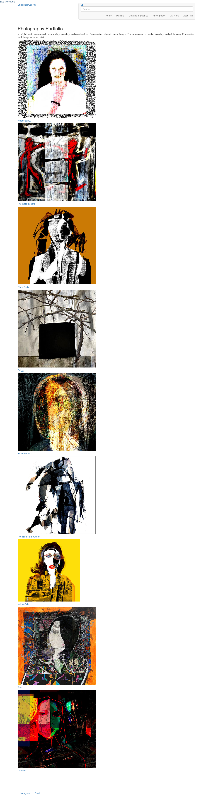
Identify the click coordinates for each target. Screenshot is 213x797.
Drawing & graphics (138, 15)
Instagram (25, 793)
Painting (120, 15)
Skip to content (7, 1)
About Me (188, 15)
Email (37, 793)
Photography (159, 15)
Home (109, 15)
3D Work (174, 15)
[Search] (82, 5)
